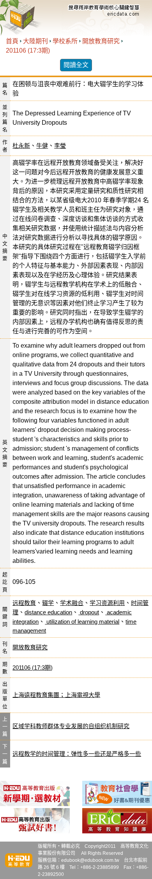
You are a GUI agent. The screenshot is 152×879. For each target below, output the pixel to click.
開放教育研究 (101, 41)
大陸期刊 (35, 41)
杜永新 (21, 145)
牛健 (42, 145)
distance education (48, 612)
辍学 (48, 603)
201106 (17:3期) (28, 50)
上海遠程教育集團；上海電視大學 (56, 695)
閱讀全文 (76, 65)
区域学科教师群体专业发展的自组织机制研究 (70, 726)
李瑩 (60, 145)
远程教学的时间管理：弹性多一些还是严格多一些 (76, 753)
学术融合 (71, 603)
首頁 (12, 41)
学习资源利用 (107, 603)
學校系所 (65, 41)
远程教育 (24, 603)
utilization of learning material (82, 621)
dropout (88, 612)
